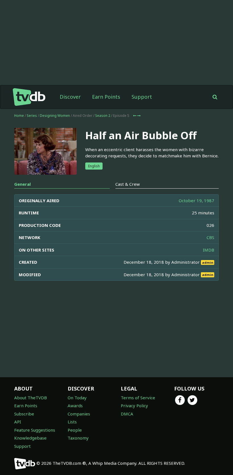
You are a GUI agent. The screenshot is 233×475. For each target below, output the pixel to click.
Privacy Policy (134, 405)
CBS (210, 237)
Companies (79, 414)
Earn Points (106, 96)
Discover (70, 96)
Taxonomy (78, 438)
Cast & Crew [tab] (127, 184)
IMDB (208, 250)
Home (19, 115)
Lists (72, 422)
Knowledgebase (30, 438)
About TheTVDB (30, 397)
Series (32, 115)
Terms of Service (138, 397)
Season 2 (102, 115)
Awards (75, 405)
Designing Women (55, 115)
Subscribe (24, 414)
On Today (77, 397)
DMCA (127, 414)
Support (142, 96)
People (75, 430)
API (17, 422)
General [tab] (22, 184)
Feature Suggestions (34, 430)
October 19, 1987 (196, 200)
